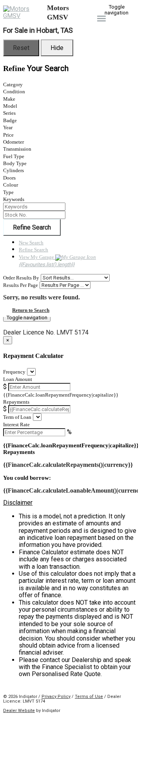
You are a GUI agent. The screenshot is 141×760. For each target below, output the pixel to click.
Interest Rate (16, 424)
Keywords (13, 199)
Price (8, 135)
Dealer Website (19, 710)
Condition (14, 91)
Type (8, 192)
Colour (10, 185)
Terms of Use (89, 696)
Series (9, 113)
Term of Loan (17, 417)
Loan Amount (17, 379)
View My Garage (46, 260)
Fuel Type (13, 156)
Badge (10, 120)
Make (9, 99)
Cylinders (13, 170)
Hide (57, 48)
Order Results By (21, 278)
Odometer (13, 142)
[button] (70, 502)
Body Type (15, 163)
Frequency (14, 372)
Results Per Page (20, 285)
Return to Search (30, 310)
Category (13, 84)
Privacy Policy (56, 696)
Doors (9, 178)
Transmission (17, 149)
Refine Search (32, 227)
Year (8, 127)
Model (10, 106)
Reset (21, 48)
